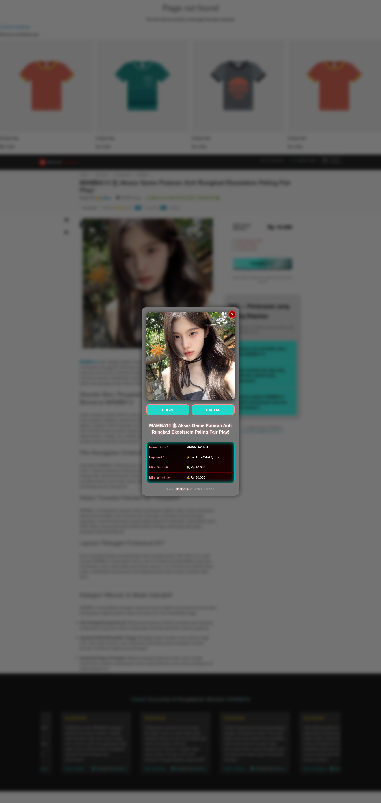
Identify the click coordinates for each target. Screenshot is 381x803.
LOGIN (167, 410)
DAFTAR (213, 410)
